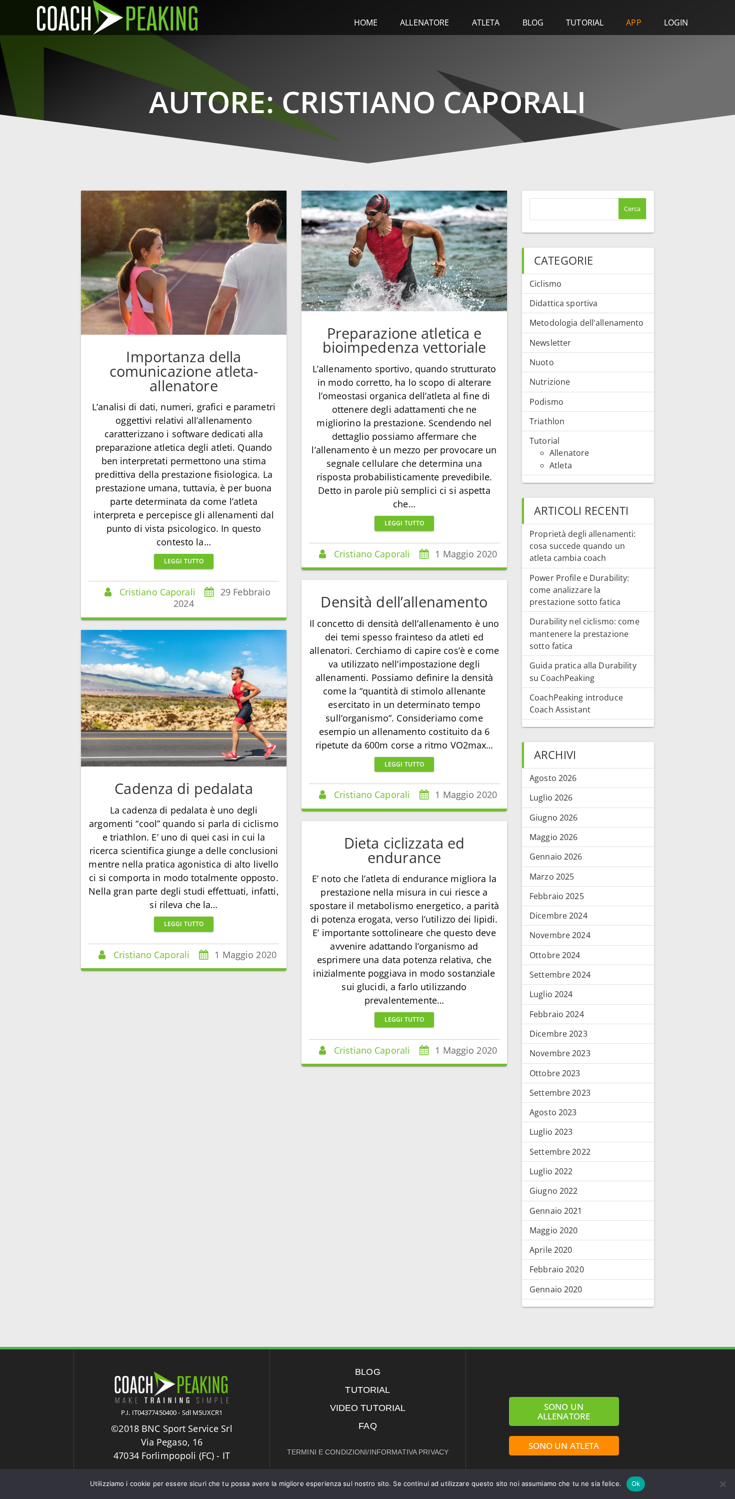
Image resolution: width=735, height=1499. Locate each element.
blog (533, 22)
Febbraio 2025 (557, 896)
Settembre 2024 (560, 974)
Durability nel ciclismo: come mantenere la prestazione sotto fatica (585, 633)
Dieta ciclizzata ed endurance (404, 850)
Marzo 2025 (552, 876)
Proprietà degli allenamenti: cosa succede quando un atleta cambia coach (583, 546)
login (676, 22)
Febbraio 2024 (557, 1014)
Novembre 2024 (560, 935)
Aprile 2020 (551, 1249)
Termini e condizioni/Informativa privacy (367, 1452)
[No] (723, 1484)
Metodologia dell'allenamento (587, 322)
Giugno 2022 (554, 1190)
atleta (486, 22)
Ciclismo (546, 283)
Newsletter (550, 342)
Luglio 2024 (551, 994)
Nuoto (542, 362)
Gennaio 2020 (556, 1289)
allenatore (424, 22)
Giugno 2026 (554, 817)
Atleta (561, 465)
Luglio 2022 (551, 1171)
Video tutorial (368, 1408)
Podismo (547, 401)
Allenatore (569, 452)
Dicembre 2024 (559, 915)
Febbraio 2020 (557, 1269)
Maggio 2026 (554, 837)
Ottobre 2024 (555, 955)
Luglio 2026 (551, 797)
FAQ (367, 1426)
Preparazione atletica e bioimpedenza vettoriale (404, 340)
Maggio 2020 (554, 1230)
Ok (636, 1483)
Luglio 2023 (551, 1131)
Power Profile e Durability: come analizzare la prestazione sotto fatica (579, 590)
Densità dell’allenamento (404, 601)
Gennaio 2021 (556, 1210)
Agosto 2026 (553, 778)
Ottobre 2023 (555, 1073)
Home (366, 22)
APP (633, 22)
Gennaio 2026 (556, 856)
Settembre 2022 (560, 1151)
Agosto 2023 (553, 1112)
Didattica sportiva (564, 303)
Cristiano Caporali (158, 592)
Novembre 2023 (560, 1053)
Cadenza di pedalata (183, 788)
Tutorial (585, 22)
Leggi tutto (184, 561)
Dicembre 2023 (559, 1033)
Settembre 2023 (560, 1092)
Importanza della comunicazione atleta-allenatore (184, 371)
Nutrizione (550, 381)
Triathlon (547, 421)
